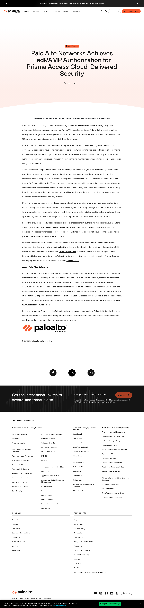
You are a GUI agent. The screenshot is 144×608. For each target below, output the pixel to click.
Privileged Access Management (113, 432)
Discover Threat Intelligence (112, 497)
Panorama (44, 460)
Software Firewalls (48, 443)
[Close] (140, 603)
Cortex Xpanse (78, 480)
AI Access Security (18, 443)
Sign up (121, 395)
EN (106, 11)
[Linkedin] (72, 373)
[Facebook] (53, 373)
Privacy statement (59, 605)
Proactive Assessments (110, 484)
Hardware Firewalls (48, 438)
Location (15, 546)
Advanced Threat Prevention (22, 456)
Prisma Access (112, 256)
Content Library (79, 529)
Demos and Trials (131, 11)
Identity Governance (109, 445)
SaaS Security (17, 491)
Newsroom (16, 550)
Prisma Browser (47, 495)
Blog (75, 520)
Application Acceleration (50, 476)
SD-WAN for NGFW (48, 452)
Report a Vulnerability (81, 555)
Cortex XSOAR (78, 475)
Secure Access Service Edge (52, 467)
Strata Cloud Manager (49, 447)
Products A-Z (78, 546)
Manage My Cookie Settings (110, 604)
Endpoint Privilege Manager (112, 441)
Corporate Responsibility (21, 533)
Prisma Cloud (77, 456)
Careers (15, 524)
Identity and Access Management (114, 436)
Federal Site (72, 260)
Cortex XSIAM (78, 467)
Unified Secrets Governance (112, 462)
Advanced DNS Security (20, 469)
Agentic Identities (108, 454)
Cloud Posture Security (81, 447)
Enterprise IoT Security (20, 478)
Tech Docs (77, 563)
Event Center (78, 537)
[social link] (95, 593)
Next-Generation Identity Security (115, 428)
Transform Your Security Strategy (114, 493)
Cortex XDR (112, 247)
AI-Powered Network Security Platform (27, 428)
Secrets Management (110, 458)
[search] (102, 11)
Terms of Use (36, 598)
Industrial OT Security (20, 486)
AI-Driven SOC (78, 462)
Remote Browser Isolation (50, 504)
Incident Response (108, 489)
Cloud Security (78, 434)
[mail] (91, 373)
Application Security (80, 443)
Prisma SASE (45, 471)
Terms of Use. (109, 402)
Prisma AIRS (16, 439)
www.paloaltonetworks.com (36, 305)
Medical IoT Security (19, 482)
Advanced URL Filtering (20, 460)
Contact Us (16, 529)
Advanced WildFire (18, 465)
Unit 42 (76, 568)
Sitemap (77, 559)
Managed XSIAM (78, 491)
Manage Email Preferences (83, 542)
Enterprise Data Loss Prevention (23, 473)
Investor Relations (18, 542)
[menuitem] (12, 11)
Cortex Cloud (77, 438)
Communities (78, 524)
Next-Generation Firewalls (51, 434)
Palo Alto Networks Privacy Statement (87, 402)
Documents (47, 598)
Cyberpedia (78, 533)
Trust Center (24, 598)
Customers (16, 537)
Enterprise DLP (46, 486)
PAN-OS (44, 456)
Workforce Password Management (114, 449)
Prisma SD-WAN (47, 499)
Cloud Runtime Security (81, 451)
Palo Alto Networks (79, 125)
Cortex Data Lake (67, 251)
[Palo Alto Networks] (12, 11)
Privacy (14, 598)
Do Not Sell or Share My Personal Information (90, 572)
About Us (15, 520)
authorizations (60, 247)
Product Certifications (82, 550)
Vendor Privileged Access (111, 471)
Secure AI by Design (19, 434)
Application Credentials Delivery (113, 467)
